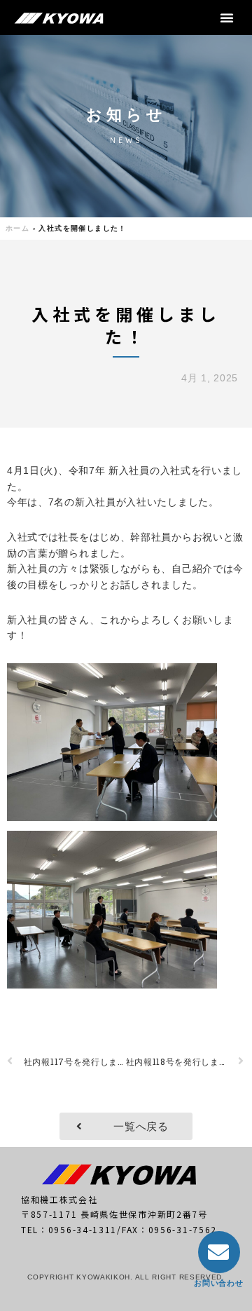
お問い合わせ (218, 1283)
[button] (227, 17)
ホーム (17, 228)
